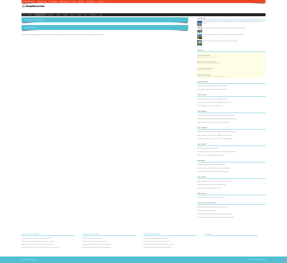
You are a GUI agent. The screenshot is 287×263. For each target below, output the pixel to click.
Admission (29, 14)
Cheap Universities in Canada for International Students (210, 155)
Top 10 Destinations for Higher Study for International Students (212, 89)
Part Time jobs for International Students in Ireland (209, 188)
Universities (50, 14)
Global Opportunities (40, 14)
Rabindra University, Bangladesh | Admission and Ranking (96, 247)
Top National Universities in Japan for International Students (211, 164)
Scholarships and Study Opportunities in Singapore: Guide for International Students (217, 131)
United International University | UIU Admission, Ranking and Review (38, 244)
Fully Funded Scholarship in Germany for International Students (212, 99)
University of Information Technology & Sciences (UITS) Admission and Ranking (40, 247)
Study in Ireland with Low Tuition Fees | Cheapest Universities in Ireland (214, 181)
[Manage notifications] (283, 260)
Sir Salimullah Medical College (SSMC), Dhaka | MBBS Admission (159, 244)
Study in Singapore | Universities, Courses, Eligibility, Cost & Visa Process (214, 135)
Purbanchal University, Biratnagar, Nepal (206, 210)
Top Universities (42, 1)
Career (73, 1)
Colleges (58, 14)
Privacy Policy (91, 1)
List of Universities (28, 1)
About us (81, 1)
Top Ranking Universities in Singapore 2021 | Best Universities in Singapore (215, 138)
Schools (72, 14)
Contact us (101, 1)
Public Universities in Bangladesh (91, 234)
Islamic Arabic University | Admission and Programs (95, 241)
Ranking (65, 14)
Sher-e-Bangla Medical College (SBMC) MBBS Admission (157, 241)
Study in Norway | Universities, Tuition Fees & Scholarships (211, 197)
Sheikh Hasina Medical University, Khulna (92, 238)
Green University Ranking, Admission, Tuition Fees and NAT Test (37, 238)
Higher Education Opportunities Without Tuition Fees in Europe (211, 86)
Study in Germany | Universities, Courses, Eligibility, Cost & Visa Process (214, 102)
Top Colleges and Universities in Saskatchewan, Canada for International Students (216, 151)
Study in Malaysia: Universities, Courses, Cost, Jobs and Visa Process (213, 122)
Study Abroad (93, 14)
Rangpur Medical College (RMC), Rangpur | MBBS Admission (158, 247)
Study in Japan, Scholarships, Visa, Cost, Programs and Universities (213, 171)
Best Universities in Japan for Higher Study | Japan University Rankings (213, 168)
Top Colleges (207, 234)
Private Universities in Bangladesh (31, 234)
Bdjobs (101, 14)
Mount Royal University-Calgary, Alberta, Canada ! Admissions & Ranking (214, 214)
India (85, 14)
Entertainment (64, 1)
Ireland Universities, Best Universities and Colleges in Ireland (211, 184)
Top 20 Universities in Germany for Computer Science (210, 105)
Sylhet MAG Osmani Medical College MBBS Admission (156, 238)
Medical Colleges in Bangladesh (152, 234)
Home (23, 14)
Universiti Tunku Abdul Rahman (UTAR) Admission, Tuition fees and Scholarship (215, 115)
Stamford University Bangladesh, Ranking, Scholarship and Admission (38, 241)
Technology (53, 1)
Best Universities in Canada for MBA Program (208, 148)
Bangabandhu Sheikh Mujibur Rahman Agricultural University (97, 244)
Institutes (79, 14)
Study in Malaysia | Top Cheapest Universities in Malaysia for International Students (217, 118)
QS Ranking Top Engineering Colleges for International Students (212, 207)
